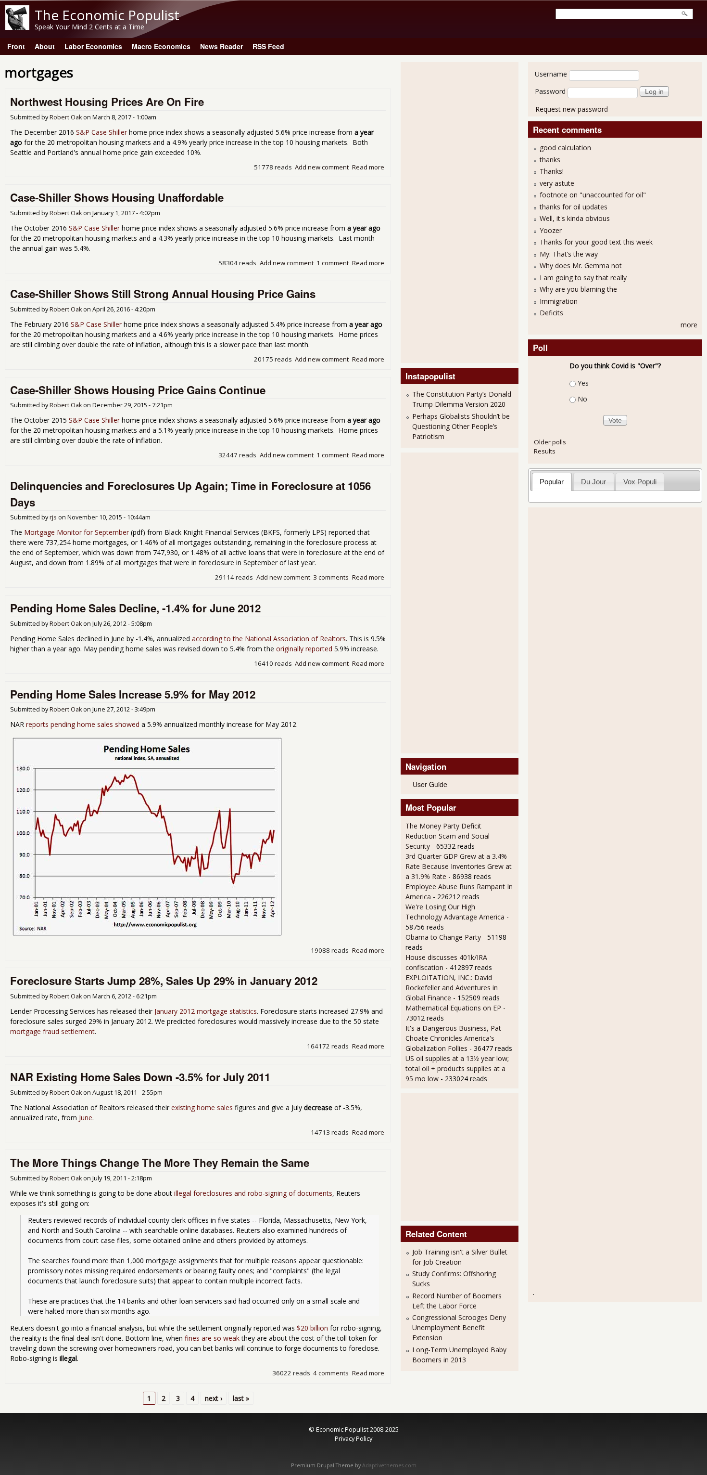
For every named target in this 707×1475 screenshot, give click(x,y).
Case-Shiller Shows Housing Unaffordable (117, 197)
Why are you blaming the (578, 289)
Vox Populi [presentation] (639, 482)
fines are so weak (212, 1338)
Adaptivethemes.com (389, 1465)
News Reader (221, 46)
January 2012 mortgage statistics (205, 1011)
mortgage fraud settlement (52, 1031)
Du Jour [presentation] (593, 482)
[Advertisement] (443, 211)
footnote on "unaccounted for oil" (593, 194)
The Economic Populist (107, 15)
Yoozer (551, 230)
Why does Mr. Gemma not (581, 265)
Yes (583, 383)
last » (241, 1398)
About (45, 46)
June (85, 1117)
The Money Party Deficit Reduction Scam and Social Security (447, 836)
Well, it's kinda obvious (575, 218)
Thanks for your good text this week (596, 241)
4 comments (331, 1373)
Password (550, 91)
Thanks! (552, 171)
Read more (368, 167)
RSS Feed (268, 46)
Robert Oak (66, 117)
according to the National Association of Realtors (269, 638)
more (689, 324)
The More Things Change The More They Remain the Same (159, 1162)
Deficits (551, 312)
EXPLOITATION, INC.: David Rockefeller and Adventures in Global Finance (451, 987)
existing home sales (202, 1107)
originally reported (304, 648)
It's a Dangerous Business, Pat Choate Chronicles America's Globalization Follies (453, 1038)
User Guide (430, 784)
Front (16, 46)
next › (213, 1398)
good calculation (565, 147)
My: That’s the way (569, 254)
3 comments (331, 577)
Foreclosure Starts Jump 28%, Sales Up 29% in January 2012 (163, 980)
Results (545, 451)
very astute (557, 183)
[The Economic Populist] (17, 27)
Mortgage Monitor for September (76, 532)
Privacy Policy (353, 1438)
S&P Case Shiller (101, 132)
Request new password (571, 109)
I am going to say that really (583, 277)
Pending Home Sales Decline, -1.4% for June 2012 (135, 608)
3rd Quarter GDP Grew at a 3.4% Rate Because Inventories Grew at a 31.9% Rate (458, 866)
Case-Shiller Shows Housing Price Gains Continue (137, 390)
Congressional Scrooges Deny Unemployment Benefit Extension (459, 1327)
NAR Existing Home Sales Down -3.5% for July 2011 (140, 1077)
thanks (550, 159)
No (582, 398)
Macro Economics (161, 46)
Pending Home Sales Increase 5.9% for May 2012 (132, 694)
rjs (53, 517)
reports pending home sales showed (82, 724)
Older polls (550, 442)
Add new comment (322, 167)
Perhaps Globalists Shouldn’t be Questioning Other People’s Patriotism (461, 426)
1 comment (332, 263)
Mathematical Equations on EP (453, 1007)
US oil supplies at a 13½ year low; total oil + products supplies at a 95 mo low (457, 1068)
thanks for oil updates (573, 206)
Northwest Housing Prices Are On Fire (107, 101)
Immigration (559, 301)
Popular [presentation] (552, 482)
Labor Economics (93, 46)
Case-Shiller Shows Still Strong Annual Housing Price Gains (163, 293)
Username (551, 73)
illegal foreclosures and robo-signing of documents (253, 1193)
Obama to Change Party (443, 937)
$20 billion (312, 1328)
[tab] (552, 482)
